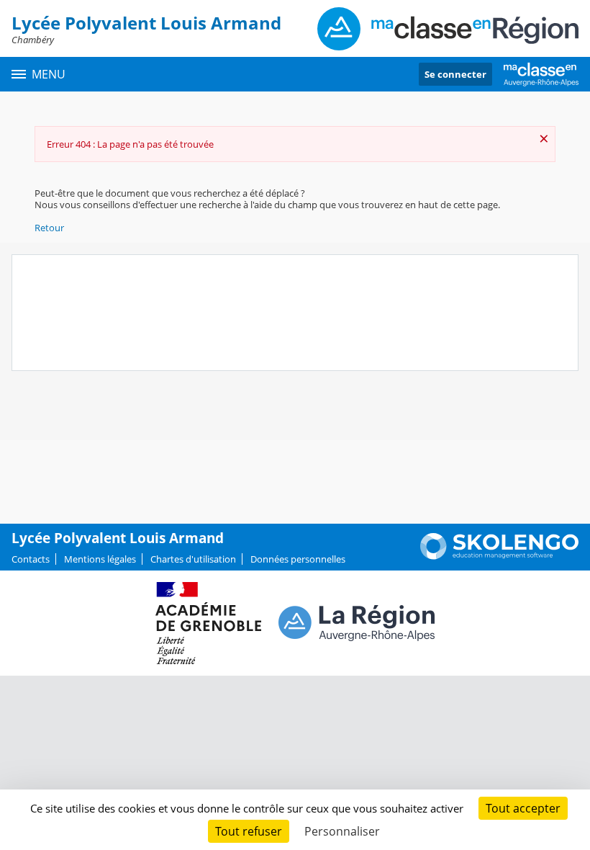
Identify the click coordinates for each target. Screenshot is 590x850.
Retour (49, 227)
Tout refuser (248, 831)
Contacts (31, 559)
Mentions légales (100, 559)
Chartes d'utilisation (193, 559)
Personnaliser (342, 831)
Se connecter (455, 74)
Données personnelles (297, 559)
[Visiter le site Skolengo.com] (499, 556)
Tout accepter (523, 808)
